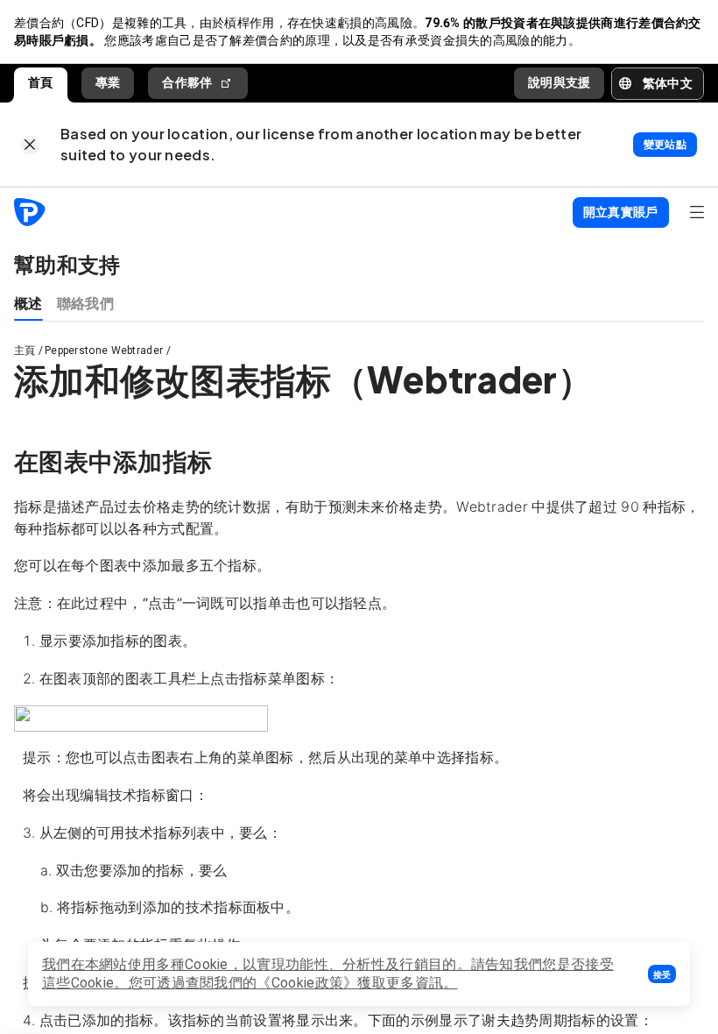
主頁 (25, 350)
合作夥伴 (187, 82)
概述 (28, 303)
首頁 (40, 82)
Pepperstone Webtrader (104, 350)
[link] (30, 145)
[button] (662, 974)
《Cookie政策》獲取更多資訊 (350, 982)
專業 (108, 82)
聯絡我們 (85, 303)
